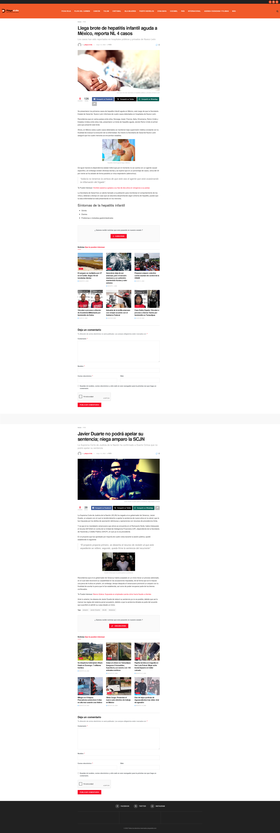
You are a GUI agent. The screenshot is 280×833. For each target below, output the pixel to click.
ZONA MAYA (161, 11)
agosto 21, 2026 (141, 673)
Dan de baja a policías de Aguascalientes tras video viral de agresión (147, 700)
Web (122, 376)
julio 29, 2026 (111, 318)
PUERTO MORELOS (146, 11)
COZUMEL (174, 11)
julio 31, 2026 (140, 281)
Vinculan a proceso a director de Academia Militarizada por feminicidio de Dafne (89, 312)
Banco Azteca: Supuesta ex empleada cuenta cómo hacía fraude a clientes (122, 594)
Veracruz (112, 610)
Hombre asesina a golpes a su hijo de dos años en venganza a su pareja (121, 187)
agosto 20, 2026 (84, 705)
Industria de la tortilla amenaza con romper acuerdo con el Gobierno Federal (118, 312)
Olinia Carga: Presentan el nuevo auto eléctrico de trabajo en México (118, 700)
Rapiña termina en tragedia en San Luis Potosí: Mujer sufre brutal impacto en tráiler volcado (146, 666)
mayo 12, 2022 (101, 45)
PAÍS (183, 11)
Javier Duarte (95, 610)
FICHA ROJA (66, 11)
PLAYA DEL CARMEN (82, 11)
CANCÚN (96, 11)
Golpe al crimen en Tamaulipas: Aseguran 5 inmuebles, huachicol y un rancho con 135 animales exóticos (118, 666)
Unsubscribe (120, 626)
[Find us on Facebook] (270, 2)
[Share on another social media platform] (94, 104)
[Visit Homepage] (10, 11)
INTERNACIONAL (194, 11)
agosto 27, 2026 (112, 673)
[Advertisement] (140, 418)
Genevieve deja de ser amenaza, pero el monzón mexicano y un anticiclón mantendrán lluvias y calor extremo (116, 278)
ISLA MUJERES (130, 11)
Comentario (83, 339)
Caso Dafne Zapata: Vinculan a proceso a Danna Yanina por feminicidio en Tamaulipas (147, 312)
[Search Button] (277, 11)
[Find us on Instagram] (277, 2)
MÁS (234, 11)
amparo (85, 610)
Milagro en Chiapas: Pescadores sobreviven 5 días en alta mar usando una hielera (90, 700)
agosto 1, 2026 (112, 286)
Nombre (81, 366)
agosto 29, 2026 (84, 671)
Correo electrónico (85, 376)
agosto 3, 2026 (83, 281)
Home (79, 22)
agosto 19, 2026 (141, 705)
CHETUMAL (116, 11)
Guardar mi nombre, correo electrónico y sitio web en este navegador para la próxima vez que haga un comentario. (118, 387)
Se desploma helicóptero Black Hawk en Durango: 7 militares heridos (90, 665)
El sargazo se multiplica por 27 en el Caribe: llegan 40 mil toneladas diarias (90, 275)
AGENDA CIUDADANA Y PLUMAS (216, 11)
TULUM (106, 11)
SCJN (104, 610)
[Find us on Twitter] (273, 2)
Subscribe (120, 236)
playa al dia (88, 45)
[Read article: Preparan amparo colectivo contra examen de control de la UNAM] (147, 262)
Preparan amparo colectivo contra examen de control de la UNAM (147, 275)
